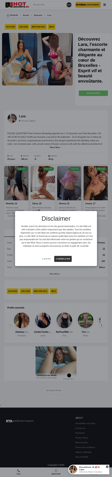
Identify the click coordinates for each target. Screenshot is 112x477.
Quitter (47, 259)
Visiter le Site (64, 259)
